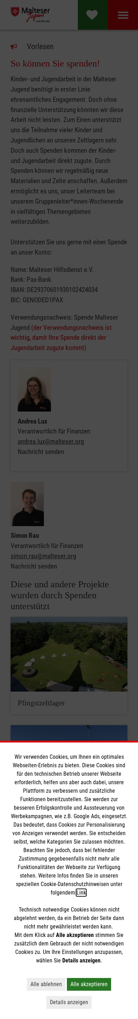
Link (81, 892)
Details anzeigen (69, 1002)
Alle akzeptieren (89, 984)
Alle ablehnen (46, 984)
